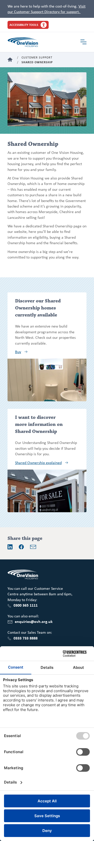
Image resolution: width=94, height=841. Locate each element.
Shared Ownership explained (38, 462)
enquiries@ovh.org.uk (34, 621)
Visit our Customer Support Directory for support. (46, 8)
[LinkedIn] (10, 546)
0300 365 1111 (26, 605)
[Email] (33, 547)
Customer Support (37, 57)
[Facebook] (21, 546)
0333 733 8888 (26, 638)
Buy (18, 351)
